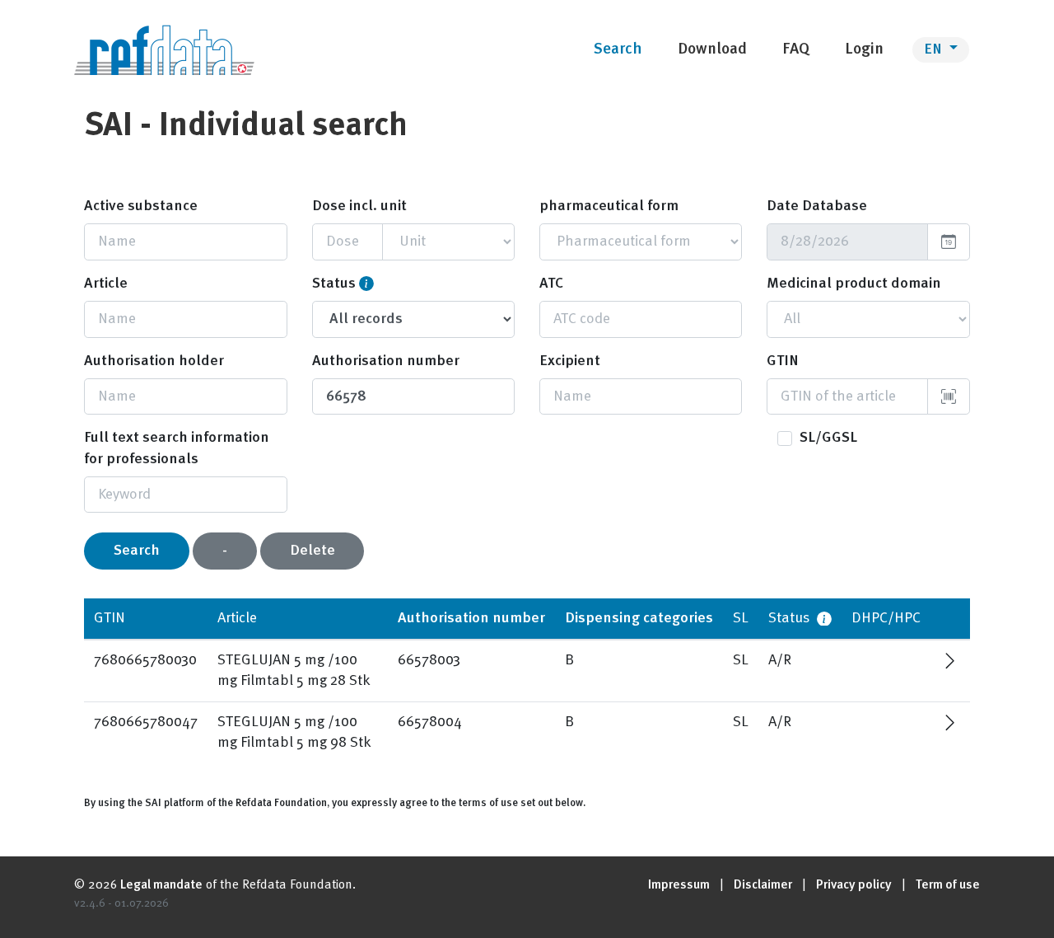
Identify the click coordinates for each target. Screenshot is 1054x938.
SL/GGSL (828, 437)
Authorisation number (385, 361)
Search (137, 550)
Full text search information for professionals (176, 448)
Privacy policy (854, 885)
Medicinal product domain (854, 283)
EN (934, 49)
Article (106, 283)
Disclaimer (763, 885)
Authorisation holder (154, 361)
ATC (551, 283)
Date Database (817, 206)
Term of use (948, 885)
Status (334, 283)
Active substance (141, 206)
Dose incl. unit (359, 206)
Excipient (569, 361)
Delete (312, 550)
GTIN (783, 361)
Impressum (679, 885)
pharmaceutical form (609, 206)
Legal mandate (161, 885)
